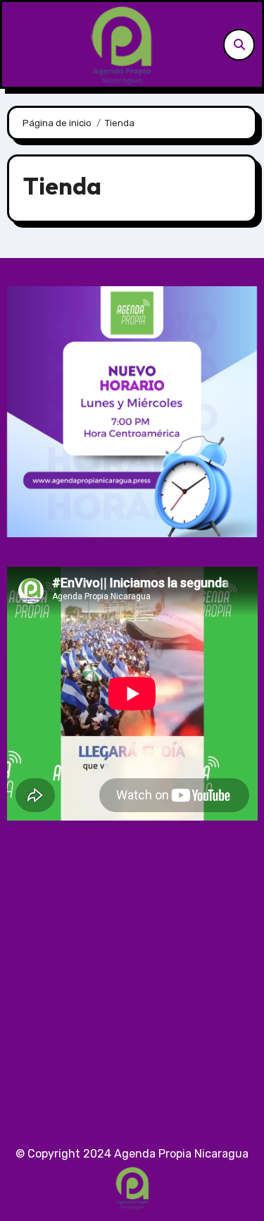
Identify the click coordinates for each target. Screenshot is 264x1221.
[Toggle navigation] (17, 44)
